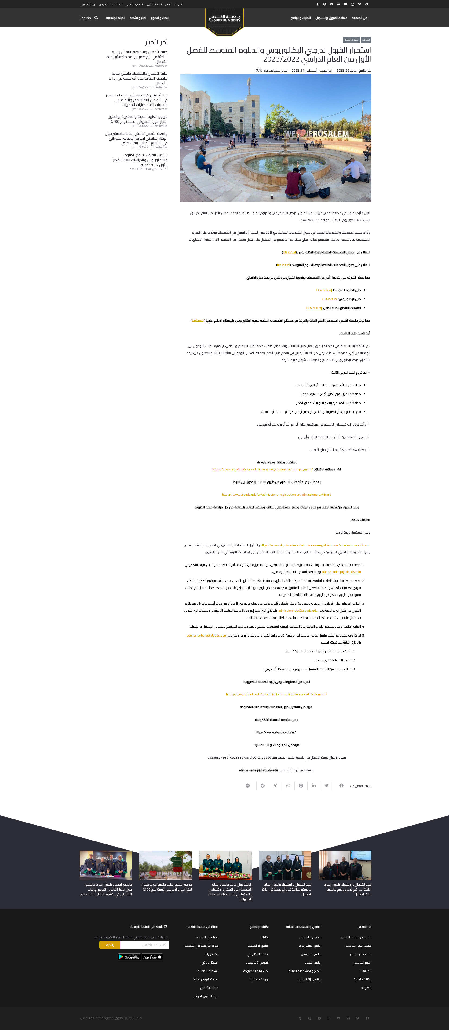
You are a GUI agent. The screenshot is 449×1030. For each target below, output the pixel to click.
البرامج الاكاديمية (258, 945)
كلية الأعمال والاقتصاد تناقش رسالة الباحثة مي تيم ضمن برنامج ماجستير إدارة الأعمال (136, 56)
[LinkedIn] (338, 4)
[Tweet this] (326, 785)
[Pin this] (300, 785)
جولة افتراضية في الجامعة (201, 945)
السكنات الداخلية (208, 971)
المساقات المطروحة (256, 971)
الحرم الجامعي (362, 962)
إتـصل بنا (366, 987)
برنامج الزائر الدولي (309, 979)
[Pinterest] (324, 4)
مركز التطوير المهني (205, 996)
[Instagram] (352, 4)
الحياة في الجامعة (206, 937)
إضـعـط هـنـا (324, 290)
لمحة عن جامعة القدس (356, 937)
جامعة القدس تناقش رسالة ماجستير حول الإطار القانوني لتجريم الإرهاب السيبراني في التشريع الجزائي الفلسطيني (136, 138)
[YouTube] (345, 4)
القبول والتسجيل (309, 937)
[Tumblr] (317, 4)
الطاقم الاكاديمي (258, 954)
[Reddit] (331, 4)
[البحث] (96, 18)
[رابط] (224, 20)
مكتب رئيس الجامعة (358, 945)
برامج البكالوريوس (309, 945)
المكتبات (366, 971)
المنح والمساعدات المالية (304, 971)
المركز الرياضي (209, 962)
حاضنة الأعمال (209, 987)
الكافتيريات (211, 954)
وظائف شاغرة (362, 979)
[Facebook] (366, 4)
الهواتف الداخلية (259, 979)
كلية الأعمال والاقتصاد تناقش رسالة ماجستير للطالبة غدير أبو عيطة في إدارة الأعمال (138, 78)
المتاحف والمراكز (360, 954)
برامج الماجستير (310, 954)
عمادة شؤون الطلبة (205, 979)
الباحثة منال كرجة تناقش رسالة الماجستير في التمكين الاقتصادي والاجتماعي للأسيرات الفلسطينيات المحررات (136, 99)
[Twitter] (359, 4)
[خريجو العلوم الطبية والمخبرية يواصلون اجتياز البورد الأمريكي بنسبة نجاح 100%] (165, 852)
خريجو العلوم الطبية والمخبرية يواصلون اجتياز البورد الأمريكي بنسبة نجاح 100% (138, 119)
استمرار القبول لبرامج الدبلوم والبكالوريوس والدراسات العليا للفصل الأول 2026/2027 (139, 159)
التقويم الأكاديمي (257, 962)
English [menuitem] (85, 17)
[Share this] (339, 785)
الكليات (265, 937)
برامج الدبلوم (312, 962)
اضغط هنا (289, 252)
